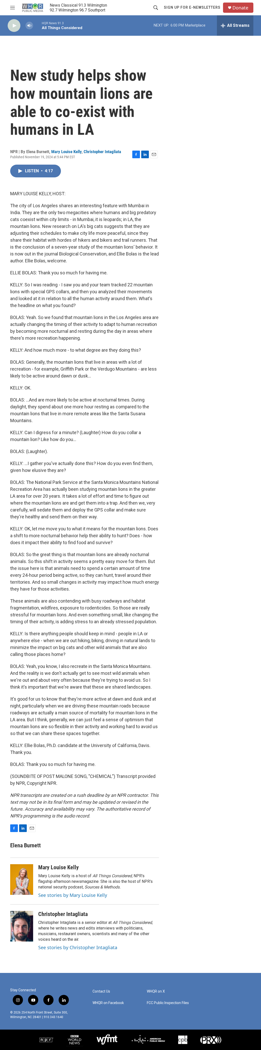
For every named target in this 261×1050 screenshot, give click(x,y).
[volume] (29, 25)
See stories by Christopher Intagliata (77, 947)
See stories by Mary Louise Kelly (72, 895)
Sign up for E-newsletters (192, 7)
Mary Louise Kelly (66, 151)
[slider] (37, 25)
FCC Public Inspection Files (168, 1003)
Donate (240, 7)
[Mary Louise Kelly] (21, 879)
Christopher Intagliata (102, 151)
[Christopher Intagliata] (21, 926)
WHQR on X (156, 991)
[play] (14, 26)
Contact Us (101, 991)
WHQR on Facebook (108, 1003)
